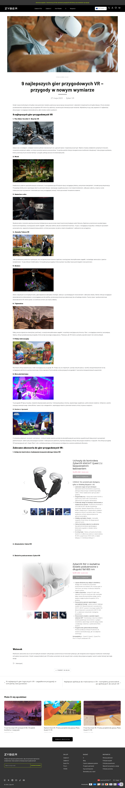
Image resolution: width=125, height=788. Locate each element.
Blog (66, 77)
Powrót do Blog (64, 670)
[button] (109, 8)
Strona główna (60, 77)
